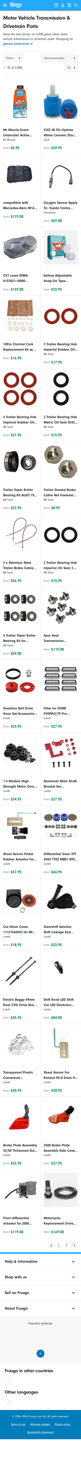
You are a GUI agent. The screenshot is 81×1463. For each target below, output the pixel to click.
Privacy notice (62, 1424)
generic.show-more (16, 44)
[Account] (62, 5)
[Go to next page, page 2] (74, 1245)
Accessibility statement (40, 1432)
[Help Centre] (56, 5)
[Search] (76, 5)
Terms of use (18, 1424)
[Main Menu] (5, 5)
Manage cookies (40, 1424)
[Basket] (69, 5)
